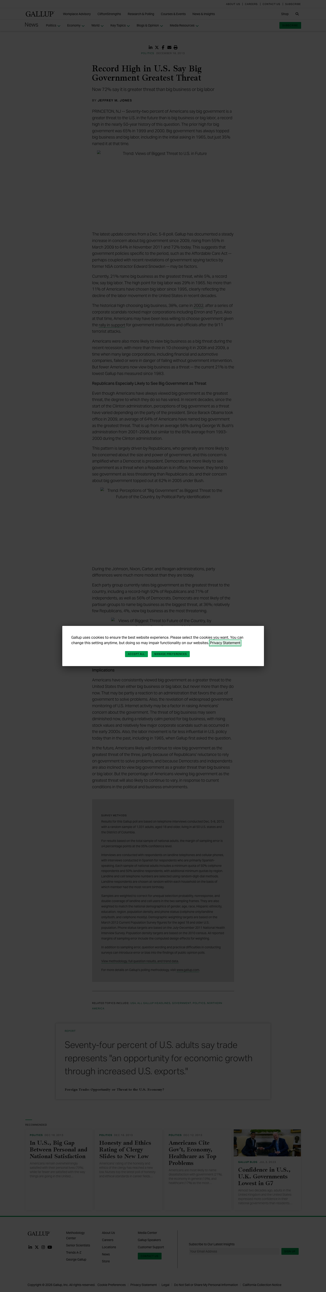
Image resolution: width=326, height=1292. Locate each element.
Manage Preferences (170, 654)
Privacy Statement (225, 642)
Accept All (136, 654)
